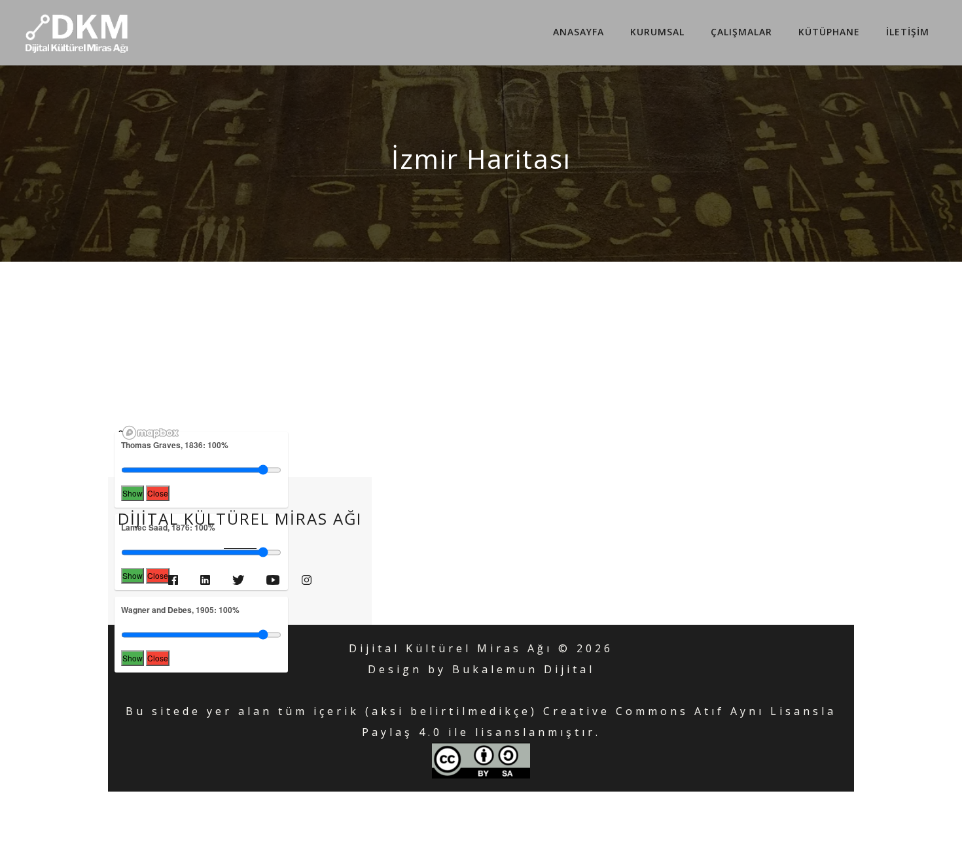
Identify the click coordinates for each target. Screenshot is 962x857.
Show (132, 492)
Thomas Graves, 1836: (174, 445)
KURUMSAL (657, 32)
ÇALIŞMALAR (741, 32)
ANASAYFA (578, 32)
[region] (491, 434)
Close (157, 492)
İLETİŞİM (907, 32)
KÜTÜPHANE (829, 32)
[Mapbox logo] (150, 432)
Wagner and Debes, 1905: (180, 610)
